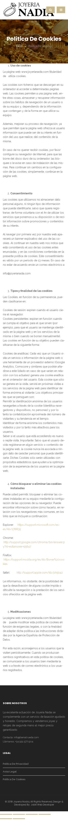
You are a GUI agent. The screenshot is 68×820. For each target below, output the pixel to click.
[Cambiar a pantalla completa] (32, 814)
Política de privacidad (16, 763)
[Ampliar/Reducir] (45, 814)
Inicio (19, 46)
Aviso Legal (10, 771)
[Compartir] (19, 814)
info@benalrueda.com (26, 737)
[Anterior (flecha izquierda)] (6, 818)
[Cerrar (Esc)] (6, 814)
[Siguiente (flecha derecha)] (19, 818)
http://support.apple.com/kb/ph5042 (40, 572)
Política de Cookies (14, 779)
